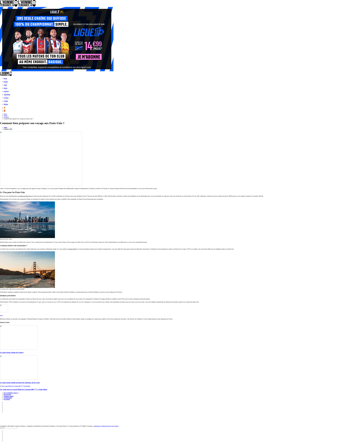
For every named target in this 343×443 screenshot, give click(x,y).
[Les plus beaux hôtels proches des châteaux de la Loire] (171, 367)
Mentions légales (8, 396)
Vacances (6, 117)
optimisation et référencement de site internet (105, 426)
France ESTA (73, 249)
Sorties (5, 115)
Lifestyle (6, 91)
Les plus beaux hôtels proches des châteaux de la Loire (20, 383)
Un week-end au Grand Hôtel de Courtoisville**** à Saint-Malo (23, 389)
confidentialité (8, 398)
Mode (5, 78)
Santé (5, 85)
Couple (6, 101)
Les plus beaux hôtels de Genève (11, 352)
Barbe (5, 88)
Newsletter (7, 399)
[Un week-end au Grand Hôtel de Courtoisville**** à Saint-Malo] (171, 386)
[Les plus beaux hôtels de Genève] (171, 337)
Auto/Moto (7, 94)
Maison (6, 104)
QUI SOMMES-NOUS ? (11, 393)
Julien (5, 127)
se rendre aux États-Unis (25, 196)
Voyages (6, 98)
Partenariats (7, 394)
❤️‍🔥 (4, 107)
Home (5, 114)
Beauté (6, 81)
